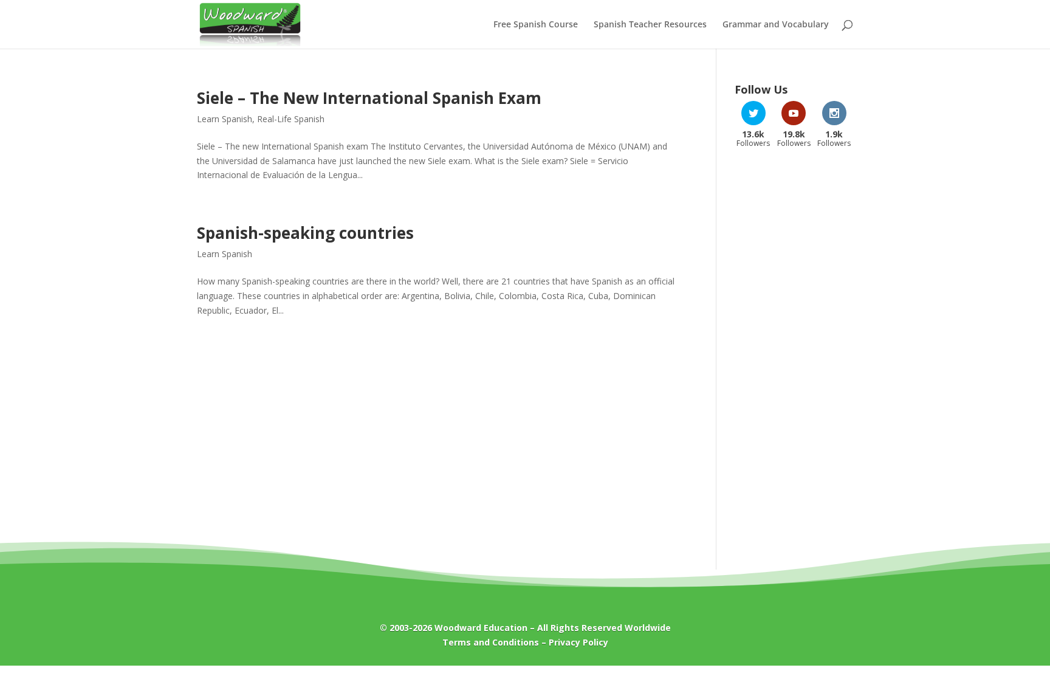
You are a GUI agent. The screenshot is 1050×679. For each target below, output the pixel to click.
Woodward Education (480, 627)
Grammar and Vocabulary (775, 25)
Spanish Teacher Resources (650, 25)
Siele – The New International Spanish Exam (369, 98)
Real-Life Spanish (290, 119)
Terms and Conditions (490, 642)
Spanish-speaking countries (305, 233)
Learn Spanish (224, 119)
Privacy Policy (578, 642)
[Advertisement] (794, 352)
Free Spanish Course (535, 25)
